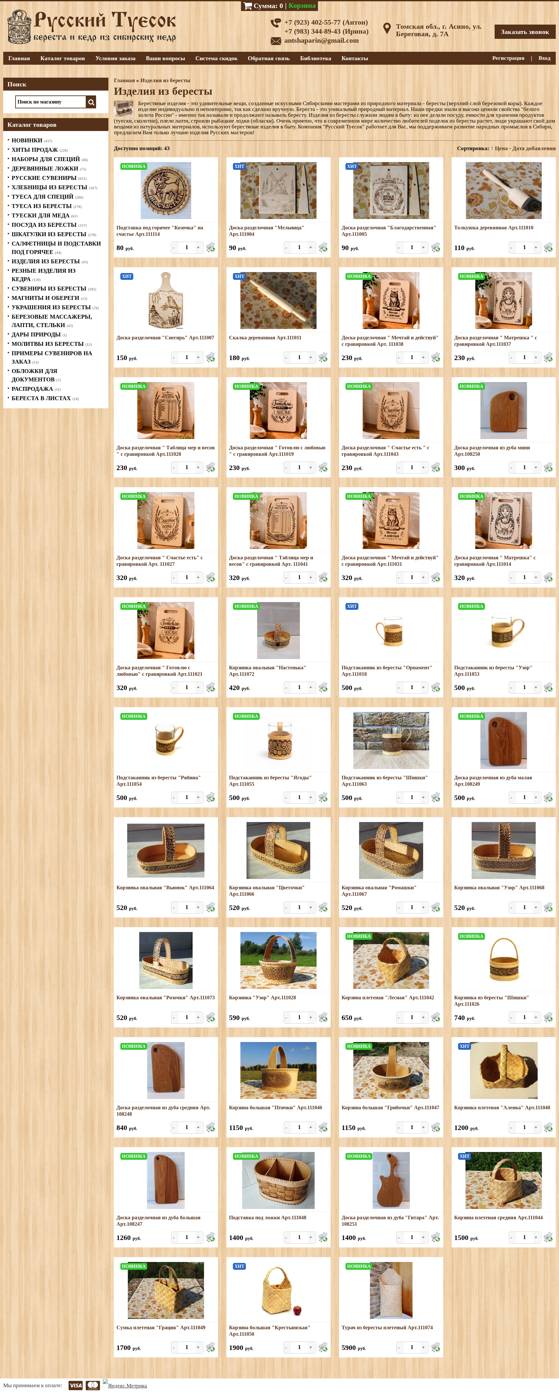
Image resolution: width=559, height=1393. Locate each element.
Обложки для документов (36, 375)
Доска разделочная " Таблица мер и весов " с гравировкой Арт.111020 (165, 451)
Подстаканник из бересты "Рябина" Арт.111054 (158, 781)
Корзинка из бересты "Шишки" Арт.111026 (491, 1001)
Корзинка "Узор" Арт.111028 (262, 997)
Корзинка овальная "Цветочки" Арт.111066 (267, 891)
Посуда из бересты (49, 225)
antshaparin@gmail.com (321, 40)
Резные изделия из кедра (44, 275)
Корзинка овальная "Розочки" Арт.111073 (165, 997)
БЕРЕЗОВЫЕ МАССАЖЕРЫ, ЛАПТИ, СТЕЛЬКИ (52, 320)
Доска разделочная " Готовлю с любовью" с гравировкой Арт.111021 (159, 671)
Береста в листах (45, 398)
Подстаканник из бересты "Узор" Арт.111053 (493, 671)
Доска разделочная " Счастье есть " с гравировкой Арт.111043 (385, 451)
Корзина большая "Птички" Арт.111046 (275, 1107)
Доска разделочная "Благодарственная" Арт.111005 (389, 231)
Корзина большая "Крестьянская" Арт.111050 (270, 1331)
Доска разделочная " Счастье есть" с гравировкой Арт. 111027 (159, 561)
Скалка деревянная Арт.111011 (265, 337)
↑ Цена (499, 148)
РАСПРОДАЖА (36, 389)
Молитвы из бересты (52, 344)
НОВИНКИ (32, 140)
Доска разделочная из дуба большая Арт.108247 (158, 1221)
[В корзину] (210, 247)
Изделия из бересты (50, 261)
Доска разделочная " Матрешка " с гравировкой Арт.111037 (495, 341)
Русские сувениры (49, 178)
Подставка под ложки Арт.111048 (267, 1217)
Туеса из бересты (47, 206)
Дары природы (39, 334)
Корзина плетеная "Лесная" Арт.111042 (388, 997)
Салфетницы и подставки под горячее (56, 247)
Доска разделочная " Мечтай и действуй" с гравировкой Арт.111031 (390, 561)
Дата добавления (534, 148)
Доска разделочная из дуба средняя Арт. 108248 (163, 1111)
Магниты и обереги (49, 298)
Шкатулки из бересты (54, 234)
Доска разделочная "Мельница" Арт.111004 (266, 231)
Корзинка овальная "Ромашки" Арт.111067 (379, 891)
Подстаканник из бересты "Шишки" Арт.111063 (385, 781)
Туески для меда (45, 215)
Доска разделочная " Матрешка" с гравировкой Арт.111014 (495, 561)
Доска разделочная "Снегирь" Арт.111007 (165, 337)
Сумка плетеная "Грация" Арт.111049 (160, 1327)
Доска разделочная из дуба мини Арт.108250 (492, 451)
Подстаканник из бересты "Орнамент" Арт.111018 (387, 671)
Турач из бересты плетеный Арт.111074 (387, 1327)
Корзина (302, 5)
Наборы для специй (50, 159)
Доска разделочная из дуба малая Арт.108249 (493, 781)
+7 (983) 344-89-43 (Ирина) (326, 31)
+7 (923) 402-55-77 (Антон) (326, 22)
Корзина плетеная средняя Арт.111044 (498, 1217)
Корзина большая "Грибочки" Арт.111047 (390, 1107)
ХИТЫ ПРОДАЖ (40, 150)
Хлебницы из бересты (54, 187)
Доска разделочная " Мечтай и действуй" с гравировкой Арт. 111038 (390, 341)
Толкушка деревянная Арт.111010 (493, 227)
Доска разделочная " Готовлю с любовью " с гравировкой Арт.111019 (277, 451)
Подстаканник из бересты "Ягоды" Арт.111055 (270, 781)
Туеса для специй (47, 196)
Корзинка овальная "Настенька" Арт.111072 (267, 671)
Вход (545, 58)
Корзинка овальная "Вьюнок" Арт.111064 (165, 887)
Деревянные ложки (49, 168)
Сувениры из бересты (54, 288)
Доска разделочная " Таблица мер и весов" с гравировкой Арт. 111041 (271, 561)
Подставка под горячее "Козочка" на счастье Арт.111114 (159, 231)
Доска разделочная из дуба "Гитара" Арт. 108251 (390, 1221)
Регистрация (508, 58)
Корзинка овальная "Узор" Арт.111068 (499, 887)
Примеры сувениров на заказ (52, 357)
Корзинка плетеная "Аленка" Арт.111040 (502, 1107)
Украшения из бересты (55, 307)
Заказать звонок (525, 31)
